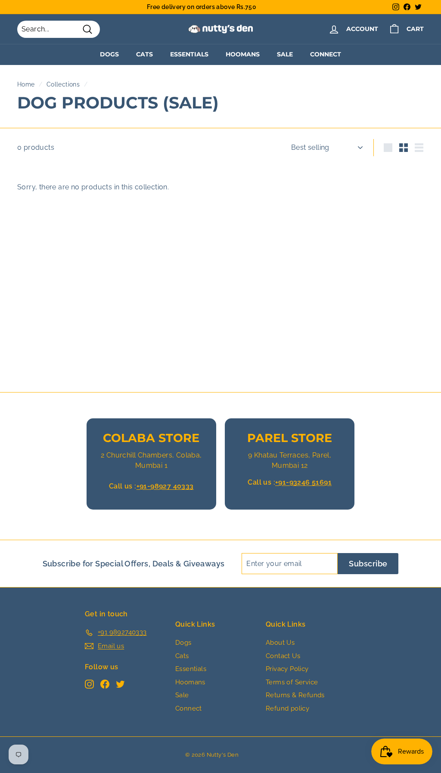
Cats (144, 54)
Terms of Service (292, 682)
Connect (325, 54)
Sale (285, 54)
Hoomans (243, 54)
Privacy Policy (287, 669)
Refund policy (287, 708)
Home (26, 84)
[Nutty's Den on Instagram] (89, 684)
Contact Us (283, 656)
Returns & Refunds (295, 695)
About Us (280, 642)
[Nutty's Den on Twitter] (120, 684)
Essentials (189, 54)
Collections (63, 84)
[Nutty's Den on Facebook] (104, 684)
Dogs (109, 54)
